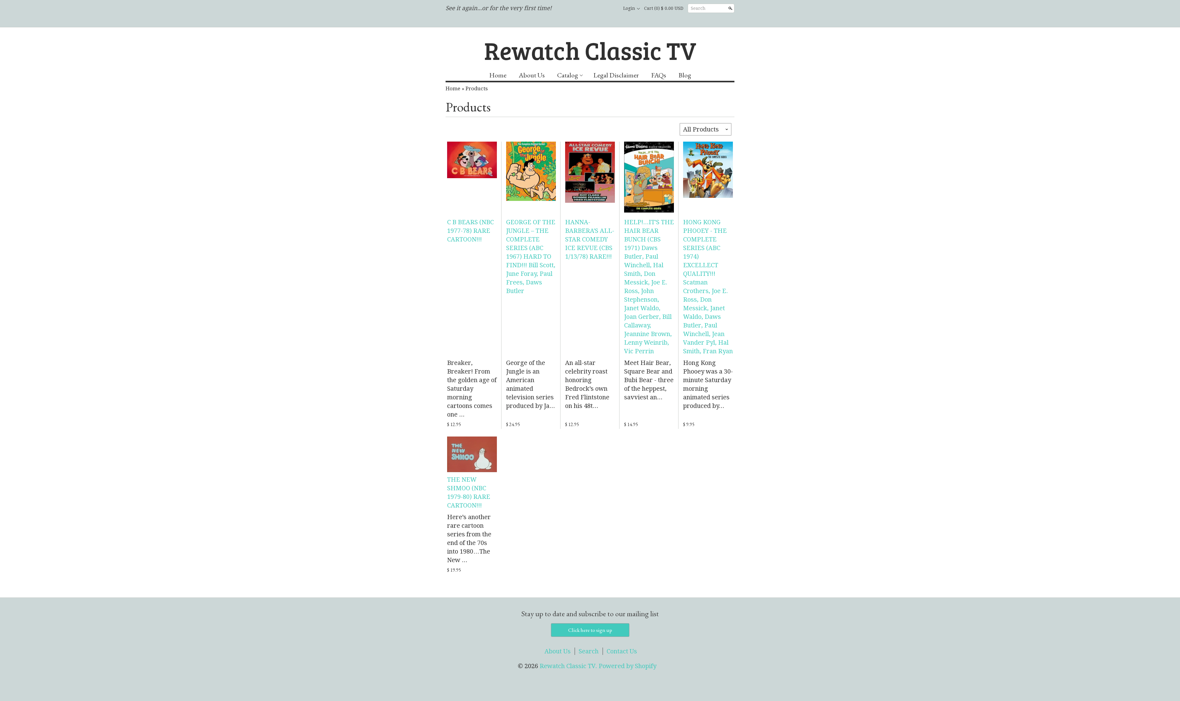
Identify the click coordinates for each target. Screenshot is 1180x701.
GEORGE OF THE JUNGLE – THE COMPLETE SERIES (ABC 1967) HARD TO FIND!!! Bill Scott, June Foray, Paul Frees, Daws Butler (530, 256)
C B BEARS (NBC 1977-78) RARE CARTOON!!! (470, 230)
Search (698, 8)
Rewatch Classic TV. (569, 666)
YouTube (611, 8)
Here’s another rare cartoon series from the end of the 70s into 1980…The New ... (469, 538)
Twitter (600, 8)
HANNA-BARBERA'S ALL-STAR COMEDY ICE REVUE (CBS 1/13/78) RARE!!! (589, 239)
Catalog (567, 75)
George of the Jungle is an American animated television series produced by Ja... (530, 384)
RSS (579, 8)
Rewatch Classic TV (590, 50)
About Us (532, 75)
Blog (684, 75)
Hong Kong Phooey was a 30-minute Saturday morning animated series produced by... (708, 384)
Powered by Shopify (627, 666)
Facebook (590, 8)
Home (497, 75)
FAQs (658, 75)
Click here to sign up (590, 630)
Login (629, 8)
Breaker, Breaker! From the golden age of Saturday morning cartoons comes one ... (472, 388)
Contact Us (622, 651)
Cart (663, 8)
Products (477, 88)
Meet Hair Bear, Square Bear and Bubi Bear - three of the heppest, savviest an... (649, 380)
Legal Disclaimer (616, 75)
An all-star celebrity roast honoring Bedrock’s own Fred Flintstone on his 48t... (587, 384)
